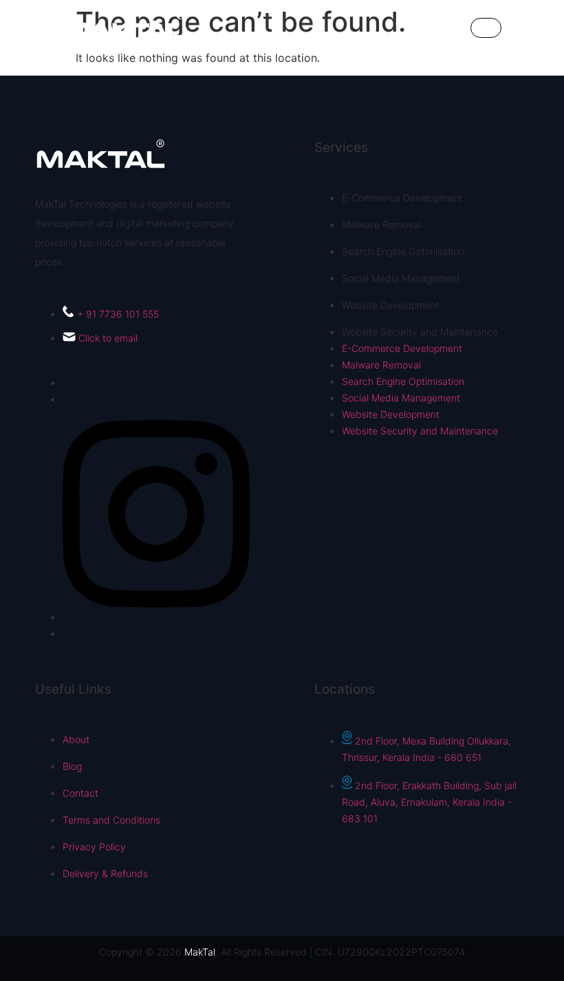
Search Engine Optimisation (403, 251)
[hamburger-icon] (485, 28)
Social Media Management (401, 278)
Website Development (391, 305)
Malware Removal (381, 224)
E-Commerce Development (402, 197)
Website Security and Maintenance (420, 332)
